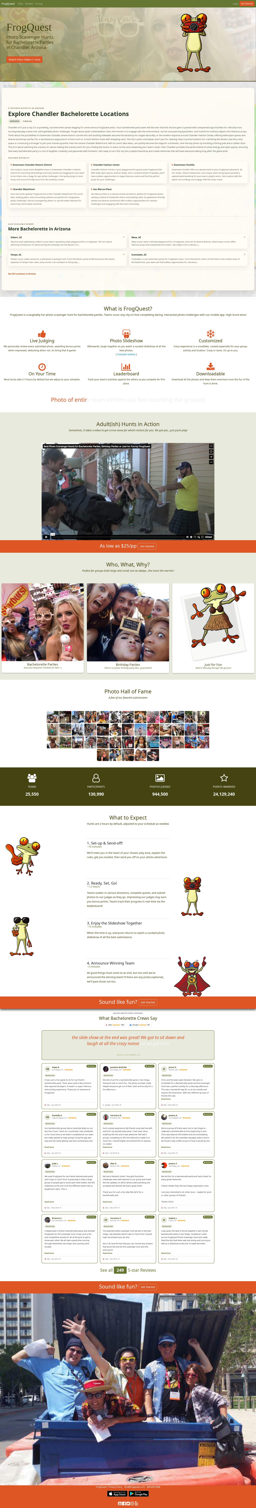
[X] (128, 1504)
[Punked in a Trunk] (128, 716)
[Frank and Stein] (53, 741)
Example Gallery (126, 354)
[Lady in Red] (166, 716)
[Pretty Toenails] (128, 729)
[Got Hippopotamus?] (153, 729)
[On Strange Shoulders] (141, 716)
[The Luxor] (115, 716)
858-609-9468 (153, 1486)
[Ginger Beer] (103, 729)
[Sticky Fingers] (115, 729)
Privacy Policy (115, 1486)
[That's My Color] (103, 754)
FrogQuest (8, 3)
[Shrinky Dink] (53, 729)
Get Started (147, 546)
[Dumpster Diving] (153, 741)
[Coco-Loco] (90, 716)
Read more (166, 1099)
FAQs (20, 3)
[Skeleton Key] (141, 754)
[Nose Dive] (203, 741)
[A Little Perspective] (78, 716)
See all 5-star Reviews (128, 1270)
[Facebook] (124, 1504)
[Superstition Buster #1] (78, 741)
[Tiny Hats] (178, 729)
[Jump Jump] (78, 729)
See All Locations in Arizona (22, 273)
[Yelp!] (136, 1504)
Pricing (39, 3)
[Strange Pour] (128, 754)
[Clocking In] (115, 741)
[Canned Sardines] (203, 716)
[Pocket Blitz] (153, 716)
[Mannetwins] (128, 741)
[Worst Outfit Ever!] (115, 754)
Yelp (52, 1105)
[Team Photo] (103, 716)
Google (111, 1105)
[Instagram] (132, 1504)
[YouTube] (120, 1504)
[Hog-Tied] (53, 716)
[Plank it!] (65, 729)
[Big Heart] (90, 741)
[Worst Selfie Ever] (141, 741)
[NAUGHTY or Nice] (153, 754)
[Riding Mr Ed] (90, 729)
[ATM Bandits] (191, 716)
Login (235, 3)
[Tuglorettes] (103, 741)
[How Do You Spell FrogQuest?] (65, 716)
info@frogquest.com (134, 1486)
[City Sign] (191, 729)
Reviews (29, 3)
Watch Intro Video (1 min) (24, 59)
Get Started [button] (247, 3)
